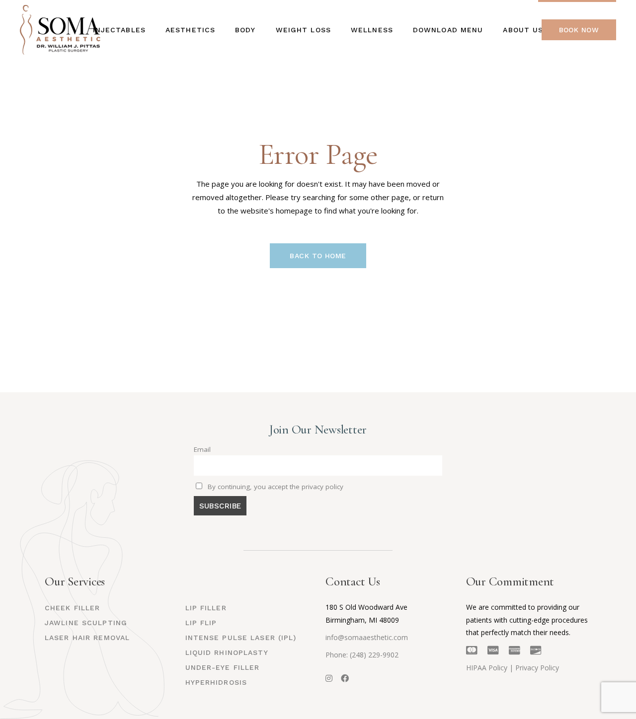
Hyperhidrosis (216, 682)
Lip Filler (206, 608)
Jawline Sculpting (86, 623)
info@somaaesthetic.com (366, 637)
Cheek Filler (72, 608)
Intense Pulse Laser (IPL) (241, 638)
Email (202, 449)
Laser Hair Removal (87, 638)
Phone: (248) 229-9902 (361, 654)
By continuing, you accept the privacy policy (274, 486)
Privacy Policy (537, 667)
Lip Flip (201, 623)
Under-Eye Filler (222, 667)
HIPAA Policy (486, 667)
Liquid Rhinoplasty (226, 652)
